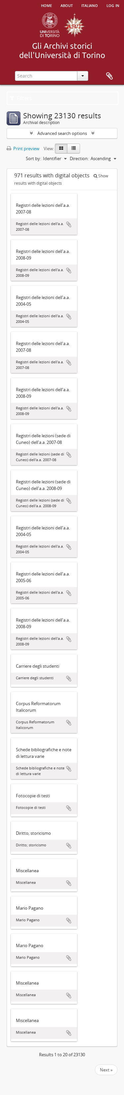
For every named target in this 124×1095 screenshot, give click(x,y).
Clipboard (109, 76)
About (67, 5)
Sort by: (33, 158)
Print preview (25, 149)
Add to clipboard (68, 224)
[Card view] (61, 148)
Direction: (79, 158)
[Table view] (73, 148)
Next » (106, 1070)
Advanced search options (62, 133)
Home (46, 5)
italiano (89, 5)
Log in (112, 5)
